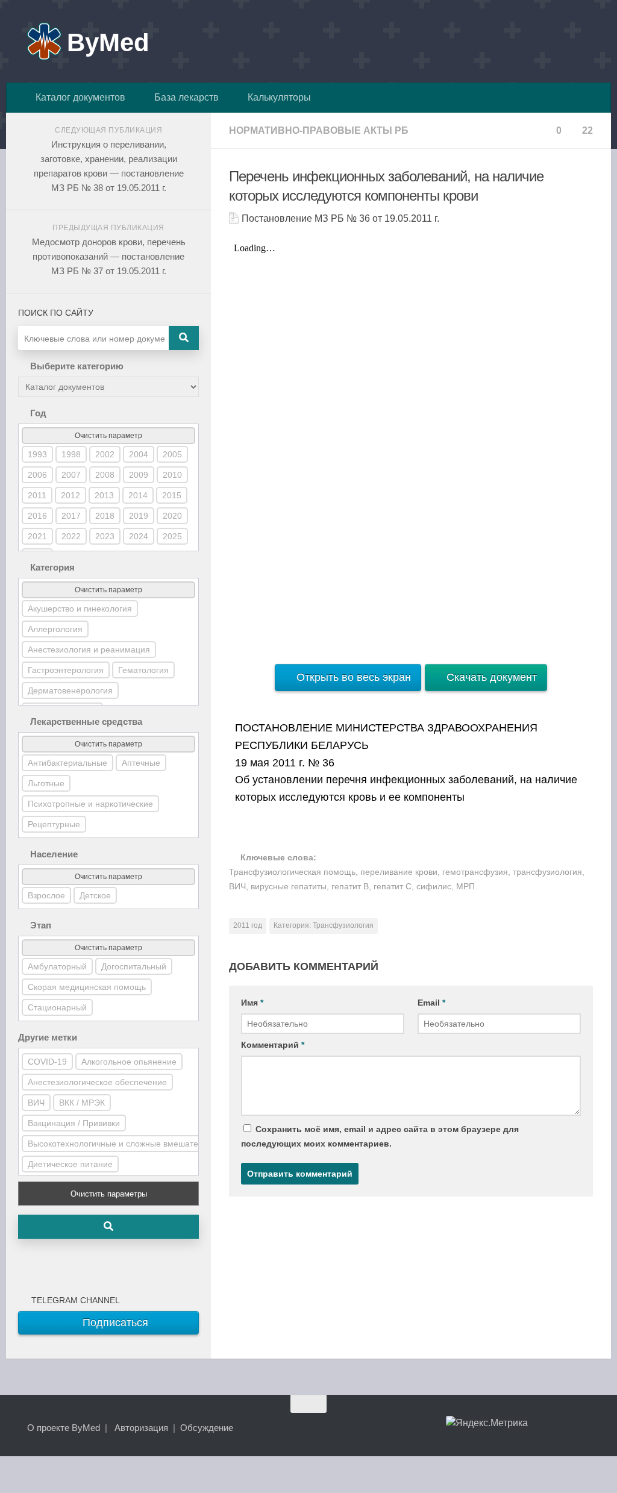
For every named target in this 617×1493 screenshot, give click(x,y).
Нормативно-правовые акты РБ (319, 130)
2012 (70, 495)
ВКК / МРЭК (82, 1102)
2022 (71, 536)
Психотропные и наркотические (90, 804)
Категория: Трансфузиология (324, 925)
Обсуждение (206, 1428)
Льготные (46, 783)
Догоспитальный (133, 966)
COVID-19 (47, 1061)
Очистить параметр (108, 435)
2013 (104, 495)
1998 (71, 454)
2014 (138, 495)
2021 (37, 536)
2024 (138, 536)
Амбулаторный (57, 966)
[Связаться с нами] (584, 1427)
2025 (172, 536)
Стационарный (57, 1007)
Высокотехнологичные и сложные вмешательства (126, 1143)
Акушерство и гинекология (80, 608)
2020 (172, 516)
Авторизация (141, 1428)
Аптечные (141, 763)
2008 (104, 475)
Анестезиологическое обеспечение (97, 1082)
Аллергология (55, 629)
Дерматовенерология (70, 690)
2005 (172, 454)
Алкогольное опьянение (129, 1061)
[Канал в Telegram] (562, 1427)
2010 (172, 475)
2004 (138, 454)
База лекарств (184, 97)
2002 (104, 454)
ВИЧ (36, 1102)
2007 (71, 475)
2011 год (247, 925)
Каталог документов (78, 97)
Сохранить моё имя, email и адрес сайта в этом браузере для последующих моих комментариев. (380, 1136)
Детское (95, 895)
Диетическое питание (70, 1164)
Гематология (143, 670)
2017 (71, 516)
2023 (104, 536)
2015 (171, 495)
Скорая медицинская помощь (87, 987)
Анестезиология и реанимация (89, 649)
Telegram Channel (73, 1300)
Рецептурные (54, 824)
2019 (138, 516)
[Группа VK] (541, 1427)
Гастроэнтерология (66, 670)
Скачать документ (490, 677)
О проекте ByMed (63, 1428)
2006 (37, 475)
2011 (37, 495)
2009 (138, 475)
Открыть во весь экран (352, 677)
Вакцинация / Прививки (74, 1123)
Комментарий (272, 1045)
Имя (252, 1002)
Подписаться (114, 1322)
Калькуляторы (277, 97)
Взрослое (46, 895)
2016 (37, 516)
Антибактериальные (67, 763)
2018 (104, 516)
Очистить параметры (108, 1193)
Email (431, 1002)
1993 (37, 454)
